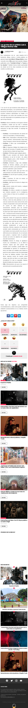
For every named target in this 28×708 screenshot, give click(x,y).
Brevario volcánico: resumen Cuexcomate (14, 609)
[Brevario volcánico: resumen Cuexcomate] (14, 598)
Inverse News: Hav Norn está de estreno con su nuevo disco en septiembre (14, 407)
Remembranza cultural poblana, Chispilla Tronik (13, 438)
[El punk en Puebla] (14, 372)
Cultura (14, 361)
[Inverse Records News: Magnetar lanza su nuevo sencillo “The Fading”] (14, 639)
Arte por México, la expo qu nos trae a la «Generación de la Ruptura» (13, 492)
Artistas (3, 404)
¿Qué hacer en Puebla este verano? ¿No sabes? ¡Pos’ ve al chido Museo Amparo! (13, 466)
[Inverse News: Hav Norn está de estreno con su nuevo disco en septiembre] (14, 398)
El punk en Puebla (6, 382)
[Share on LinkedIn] (19, 315)
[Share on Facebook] (8, 315)
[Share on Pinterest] (15, 315)
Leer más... (4, 387)
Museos (3, 463)
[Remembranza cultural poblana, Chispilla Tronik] (14, 426)
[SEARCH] (26, 3)
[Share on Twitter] (12, 315)
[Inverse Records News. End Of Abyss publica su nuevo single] (14, 510)
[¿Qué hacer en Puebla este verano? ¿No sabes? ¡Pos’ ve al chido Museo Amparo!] (14, 455)
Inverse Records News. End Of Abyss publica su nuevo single (14, 520)
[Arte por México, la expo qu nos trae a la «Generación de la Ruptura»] (14, 482)
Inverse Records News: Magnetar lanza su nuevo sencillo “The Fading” (14, 649)
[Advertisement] (14, 549)
